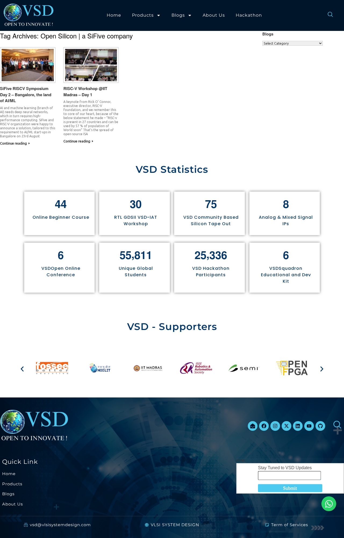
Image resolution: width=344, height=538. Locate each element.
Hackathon (249, 15)
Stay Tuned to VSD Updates (285, 467)
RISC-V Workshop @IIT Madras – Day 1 (85, 91)
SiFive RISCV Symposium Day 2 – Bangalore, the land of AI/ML (25, 94)
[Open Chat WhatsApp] (328, 503)
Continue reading (14, 143)
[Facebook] (264, 426)
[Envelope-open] (252, 426)
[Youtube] (309, 426)
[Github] (320, 426)
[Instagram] (275, 426)
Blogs (178, 15)
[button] (22, 368)
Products (143, 15)
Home (114, 15)
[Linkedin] (298, 426)
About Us (214, 15)
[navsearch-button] (327, 15)
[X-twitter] (286, 426)
